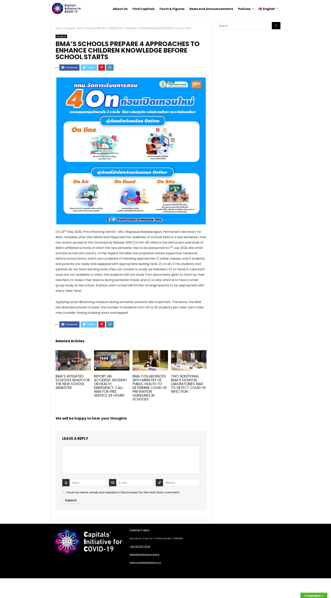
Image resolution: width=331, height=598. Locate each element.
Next (202, 141)
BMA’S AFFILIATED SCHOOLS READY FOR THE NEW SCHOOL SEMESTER (73, 382)
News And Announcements (211, 9)
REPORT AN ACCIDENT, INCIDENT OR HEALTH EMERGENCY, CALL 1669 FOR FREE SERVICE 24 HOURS (110, 386)
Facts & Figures (172, 9)
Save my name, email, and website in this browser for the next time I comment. (123, 492)
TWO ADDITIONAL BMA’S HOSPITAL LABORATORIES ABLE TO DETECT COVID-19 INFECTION (188, 384)
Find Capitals (144, 9)
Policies (244, 9)
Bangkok (70, 28)
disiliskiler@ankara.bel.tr (144, 554)
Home (59, 28)
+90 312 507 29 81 (139, 546)
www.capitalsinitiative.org (145, 562)
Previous (60, 141)
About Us (120, 9)
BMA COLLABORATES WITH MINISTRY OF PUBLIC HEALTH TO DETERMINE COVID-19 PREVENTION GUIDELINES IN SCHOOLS (149, 388)
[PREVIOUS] (4, 588)
